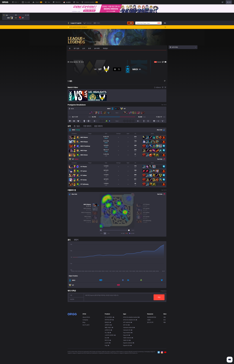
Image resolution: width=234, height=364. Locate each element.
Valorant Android (128, 327)
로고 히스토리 (86, 325)
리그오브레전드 (108, 317)
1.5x (108, 233)
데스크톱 (107, 332)
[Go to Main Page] (5, 2)
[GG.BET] (130, 23)
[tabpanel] (117, 157)
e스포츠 (107, 343)
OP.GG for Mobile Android (130, 317)
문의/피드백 (150, 322)
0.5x (101, 233)
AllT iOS (125, 325)
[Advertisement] (117, 55)
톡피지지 (107, 340)
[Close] (162, 8)
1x (104, 233)
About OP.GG (86, 317)
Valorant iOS (127, 330)
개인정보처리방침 (151, 317)
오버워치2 (107, 325)
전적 (15, 2)
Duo (106, 338)
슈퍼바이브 (107, 330)
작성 (159, 297)
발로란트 (107, 322)
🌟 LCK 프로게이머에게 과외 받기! (77, 27)
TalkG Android (127, 338)
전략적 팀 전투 (108, 320)
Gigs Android (127, 332)
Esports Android (127, 343)
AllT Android (126, 322)
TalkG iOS (126, 340)
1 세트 (70, 81)
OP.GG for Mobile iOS (129, 320)
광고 (164, 320)
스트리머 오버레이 (109, 335)
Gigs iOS (125, 335)
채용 (164, 322)
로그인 (229, 2)
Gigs (106, 345)
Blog (84, 322)
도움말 (148, 320)
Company (85, 320)
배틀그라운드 (108, 327)
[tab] (70, 126)
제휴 (164, 317)
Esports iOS (126, 345)
